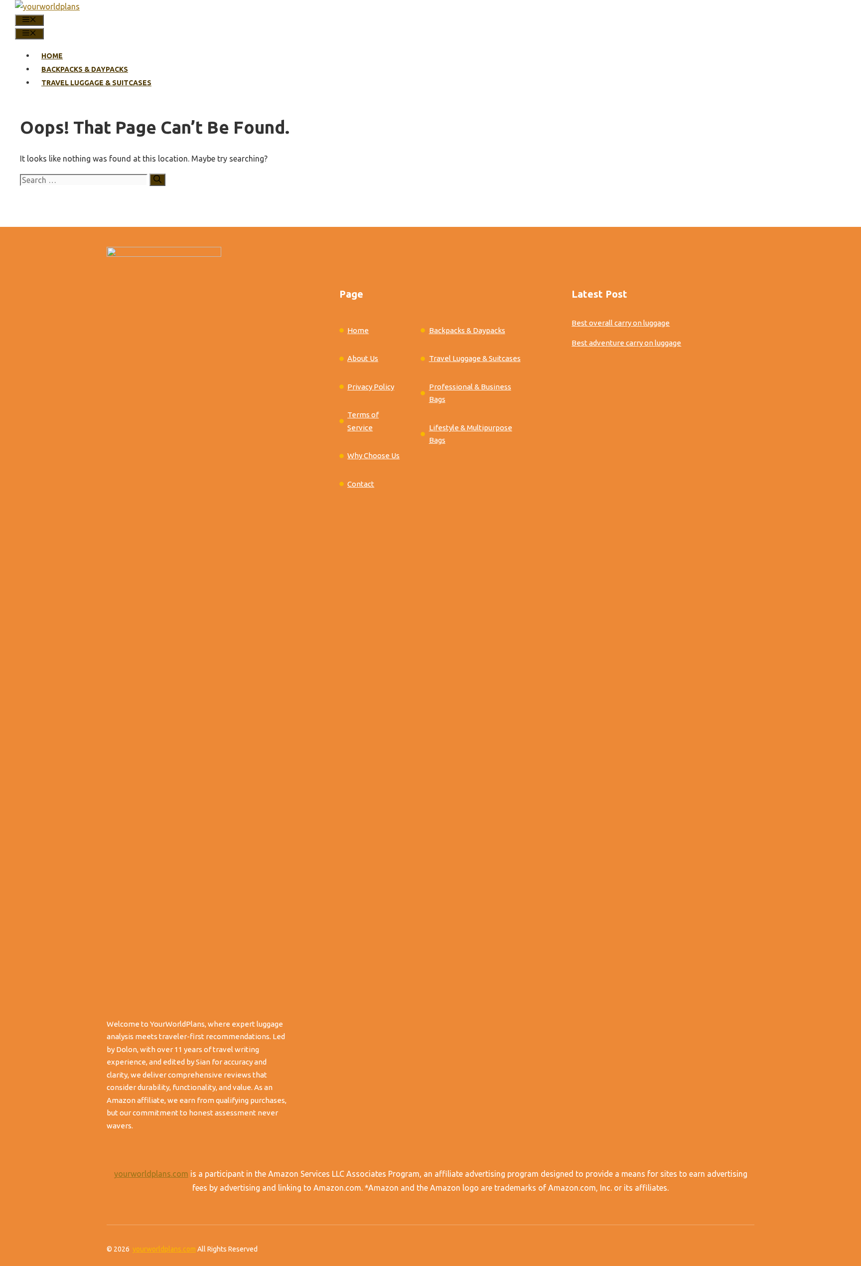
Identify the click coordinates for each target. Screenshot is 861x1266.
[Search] (157, 180)
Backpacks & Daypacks (84, 69)
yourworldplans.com (151, 1173)
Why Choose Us (373, 455)
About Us (362, 358)
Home (52, 56)
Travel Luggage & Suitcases (96, 83)
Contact (360, 484)
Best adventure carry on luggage (626, 343)
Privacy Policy (370, 386)
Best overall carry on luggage (621, 323)
